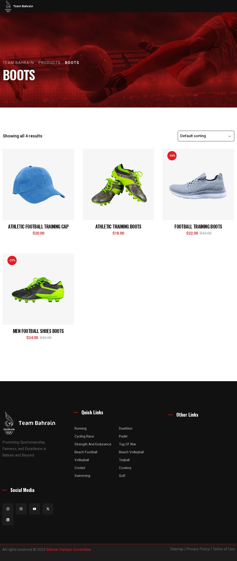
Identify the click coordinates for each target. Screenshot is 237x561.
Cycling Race (84, 436)
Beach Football (86, 452)
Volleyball (82, 460)
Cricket (80, 468)
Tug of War (127, 444)
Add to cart (39, 236)
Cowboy (125, 468)
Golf (122, 476)
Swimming (82, 476)
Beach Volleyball (131, 452)
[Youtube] (34, 508)
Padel (123, 436)
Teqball (124, 460)
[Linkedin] (7, 520)
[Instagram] (7, 508)
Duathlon (125, 428)
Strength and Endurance (93, 444)
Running (81, 428)
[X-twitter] (47, 508)
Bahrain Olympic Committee (68, 549)
